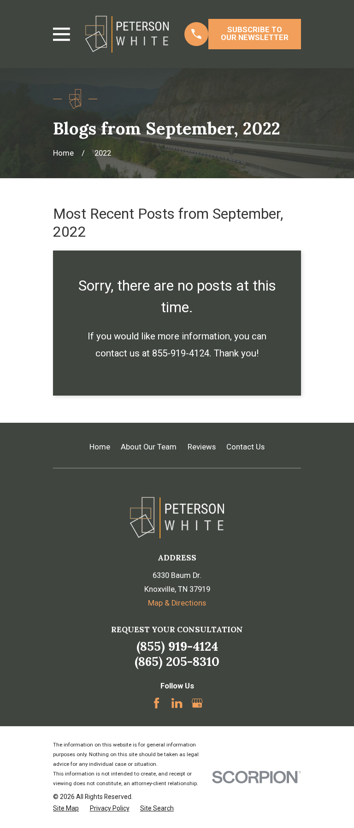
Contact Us (245, 447)
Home (99, 447)
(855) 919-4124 (177, 646)
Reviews (202, 447)
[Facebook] (156, 703)
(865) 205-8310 (177, 661)
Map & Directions (177, 603)
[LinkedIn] (176, 703)
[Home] (127, 34)
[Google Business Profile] (197, 703)
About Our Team (149, 447)
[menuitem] (66, 808)
